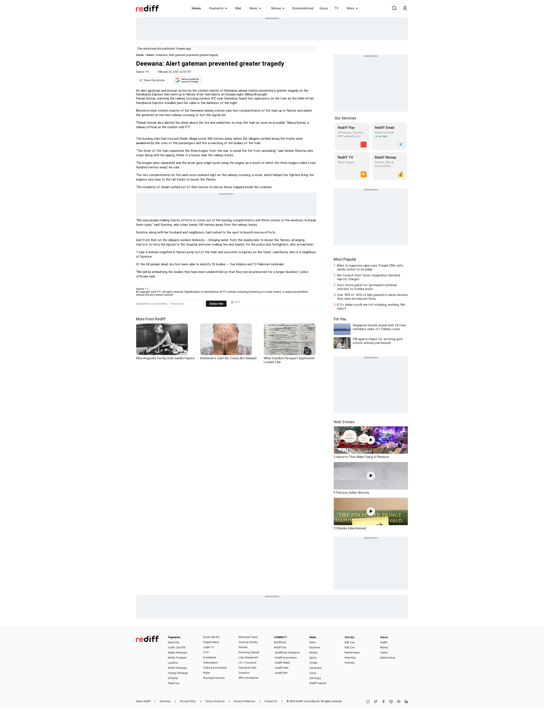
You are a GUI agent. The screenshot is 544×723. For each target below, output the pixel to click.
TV (336, 8)
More (350, 8)
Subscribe (216, 303)
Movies (313, 652)
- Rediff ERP (281, 673)
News (253, 8)
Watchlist (350, 657)
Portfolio (350, 662)
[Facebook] (383, 702)
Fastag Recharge (178, 673)
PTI (147, 71)
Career (384, 652)
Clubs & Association (215, 667)
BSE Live (350, 642)
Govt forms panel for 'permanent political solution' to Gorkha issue (367, 287)
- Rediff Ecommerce (285, 657)
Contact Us (271, 701)
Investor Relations (244, 701)
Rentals (243, 647)
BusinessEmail (303, 8)
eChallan (173, 678)
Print (237, 302)
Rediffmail (280, 642)
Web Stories (344, 422)
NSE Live (350, 647)
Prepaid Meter (211, 642)
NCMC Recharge (177, 667)
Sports (313, 657)
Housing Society (248, 642)
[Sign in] (405, 8)
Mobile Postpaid (177, 657)
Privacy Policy (188, 701)
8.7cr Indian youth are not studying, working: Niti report (371, 306)
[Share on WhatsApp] (368, 702)
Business (315, 647)
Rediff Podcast (318, 683)
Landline (173, 662)
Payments (216, 8)
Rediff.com (302, 701)
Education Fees (247, 667)
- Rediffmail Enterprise (287, 652)
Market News (352, 652)
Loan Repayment (248, 657)
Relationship (387, 657)
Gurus (324, 8)
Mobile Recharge (177, 652)
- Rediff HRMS (282, 662)
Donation (244, 672)
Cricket (313, 662)
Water (206, 672)
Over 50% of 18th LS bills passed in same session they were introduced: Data (372, 297)
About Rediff (143, 701)
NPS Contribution (249, 677)
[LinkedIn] (406, 702)
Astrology (315, 678)
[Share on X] (375, 702)
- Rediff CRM (281, 667)
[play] (371, 440)
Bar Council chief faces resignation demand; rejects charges (368, 277)
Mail (238, 8)
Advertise (165, 701)
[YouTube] (398, 702)
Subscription (210, 662)
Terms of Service (215, 701)
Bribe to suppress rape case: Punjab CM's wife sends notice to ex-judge (370, 267)
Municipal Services (214, 677)
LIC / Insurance (247, 662)
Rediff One (280, 647)
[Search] (394, 8)
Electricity (173, 642)
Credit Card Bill (177, 647)
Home (196, 8)
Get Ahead (315, 667)
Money (276, 8)
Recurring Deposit (249, 652)
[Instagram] (391, 702)
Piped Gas (174, 683)
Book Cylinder (211, 637)
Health (384, 642)
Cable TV (208, 647)
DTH (205, 652)
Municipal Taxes (248, 637)
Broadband (209, 657)
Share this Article (154, 80)
